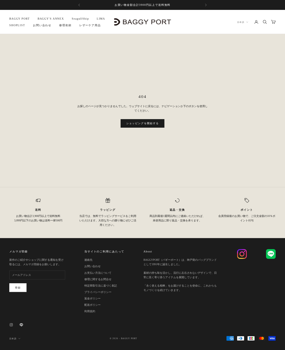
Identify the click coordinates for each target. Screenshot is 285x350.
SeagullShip (80, 18)
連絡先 (88, 259)
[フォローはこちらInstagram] (11, 325)
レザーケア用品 (90, 25)
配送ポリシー (92, 304)
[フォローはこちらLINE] (21, 325)
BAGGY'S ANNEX (51, 18)
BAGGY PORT (19, 18)
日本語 (240, 22)
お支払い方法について (97, 272)
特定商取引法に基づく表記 (100, 285)
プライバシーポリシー (97, 292)
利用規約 (89, 311)
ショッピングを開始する (142, 123)
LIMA (101, 18)
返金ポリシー (92, 298)
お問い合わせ (42, 25)
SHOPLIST (17, 25)
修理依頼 (65, 25)
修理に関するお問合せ (97, 279)
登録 (18, 287)
